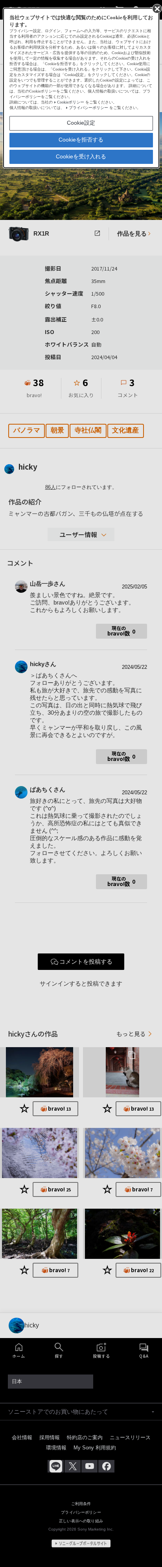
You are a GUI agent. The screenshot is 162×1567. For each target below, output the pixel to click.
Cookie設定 (81, 123)
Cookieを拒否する (81, 139)
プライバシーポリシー (88, 107)
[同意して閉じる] (156, 8)
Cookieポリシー (70, 102)
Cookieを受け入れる (81, 156)
